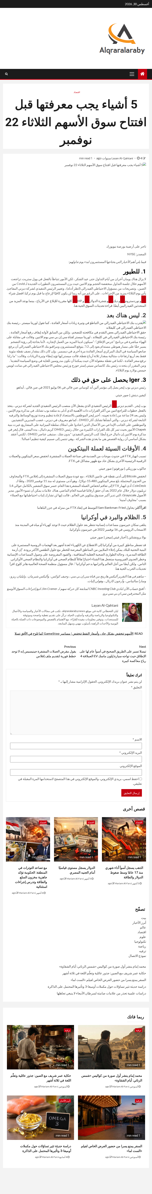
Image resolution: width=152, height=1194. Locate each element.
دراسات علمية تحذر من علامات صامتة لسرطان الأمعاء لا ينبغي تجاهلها (101, 993)
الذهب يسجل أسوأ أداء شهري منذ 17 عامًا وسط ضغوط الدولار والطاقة (124, 872)
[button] (76, 325)
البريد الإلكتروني (130, 752)
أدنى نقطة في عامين (108, 476)
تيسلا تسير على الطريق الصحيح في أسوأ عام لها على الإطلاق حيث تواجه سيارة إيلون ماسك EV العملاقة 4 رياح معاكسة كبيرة (113, 654)
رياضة (142, 946)
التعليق (136, 687)
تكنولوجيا (140, 941)
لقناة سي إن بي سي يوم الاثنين (54, 337)
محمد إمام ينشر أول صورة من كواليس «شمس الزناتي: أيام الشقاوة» (102, 966)
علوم (143, 937)
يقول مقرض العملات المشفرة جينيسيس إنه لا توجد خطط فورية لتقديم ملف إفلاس (43, 651)
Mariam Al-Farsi (123, 883)
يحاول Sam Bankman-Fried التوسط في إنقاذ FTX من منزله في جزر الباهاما (85, 507)
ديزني (120, 405)
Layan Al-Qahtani (123, 158)
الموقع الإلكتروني (131, 766)
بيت (143, 918)
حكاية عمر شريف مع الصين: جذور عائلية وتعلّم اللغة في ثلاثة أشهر (104, 973)
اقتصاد (77, 92)
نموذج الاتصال (137, 955)
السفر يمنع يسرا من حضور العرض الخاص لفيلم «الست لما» (108, 980)
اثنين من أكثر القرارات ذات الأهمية (95, 410)
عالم (143, 927)
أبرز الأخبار (139, 922)
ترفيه (142, 951)
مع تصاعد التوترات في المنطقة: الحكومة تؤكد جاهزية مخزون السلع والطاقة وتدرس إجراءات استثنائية (31, 877)
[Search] (6, 74)
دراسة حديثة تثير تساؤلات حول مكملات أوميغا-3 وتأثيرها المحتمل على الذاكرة (97, 986)
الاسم (137, 739)
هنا (76, 305)
